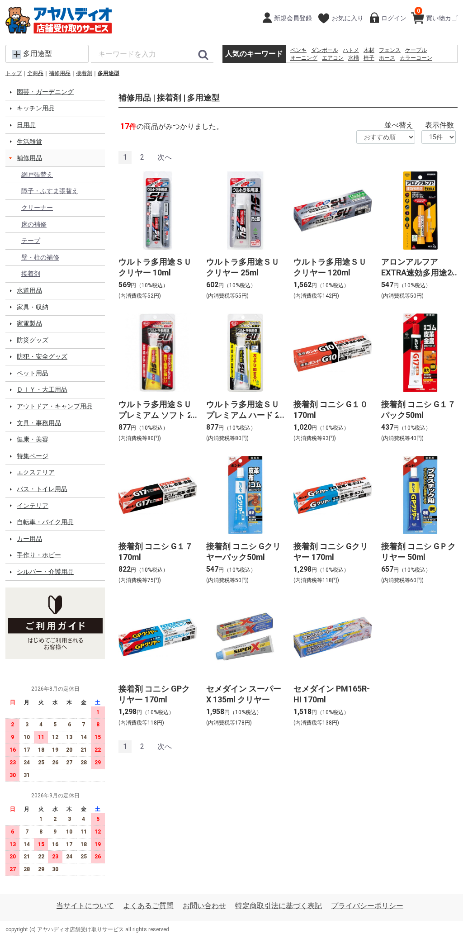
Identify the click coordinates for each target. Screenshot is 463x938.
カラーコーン (416, 58)
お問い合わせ (204, 905)
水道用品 (29, 290)
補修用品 (60, 73)
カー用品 (29, 538)
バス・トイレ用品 (42, 489)
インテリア (32, 505)
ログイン (393, 18)
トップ (13, 73)
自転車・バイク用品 (45, 522)
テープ (30, 240)
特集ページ (32, 456)
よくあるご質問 (148, 905)
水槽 (353, 58)
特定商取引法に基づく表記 (278, 905)
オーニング (303, 58)
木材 (369, 50)
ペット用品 (32, 373)
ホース (387, 58)
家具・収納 (32, 307)
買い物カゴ (437, 15)
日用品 (26, 124)
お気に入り (348, 18)
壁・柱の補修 (40, 257)
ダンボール (324, 50)
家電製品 (29, 323)
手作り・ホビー (39, 555)
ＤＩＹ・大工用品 (42, 389)
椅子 (369, 58)
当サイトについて (85, 905)
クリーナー (37, 207)
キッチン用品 (36, 108)
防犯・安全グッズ (42, 356)
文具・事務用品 (39, 422)
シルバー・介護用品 (45, 571)
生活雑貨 (29, 141)
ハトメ (351, 50)
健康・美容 (32, 439)
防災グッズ (32, 340)
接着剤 (84, 73)
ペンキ (298, 50)
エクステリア (36, 472)
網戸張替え (37, 174)
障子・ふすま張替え (49, 190)
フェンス (390, 50)
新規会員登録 (293, 18)
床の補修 (34, 224)
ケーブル (416, 50)
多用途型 (108, 73)
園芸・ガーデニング (45, 91)
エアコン (333, 58)
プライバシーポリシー (367, 905)
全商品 (35, 73)
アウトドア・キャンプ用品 (55, 406)
